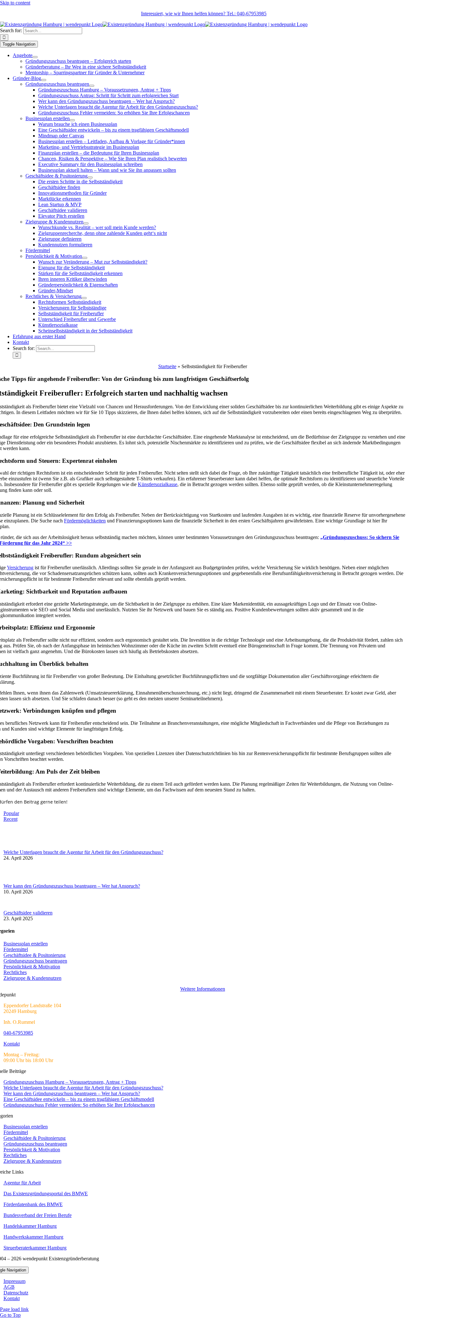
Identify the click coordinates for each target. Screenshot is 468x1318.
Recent (11, 819)
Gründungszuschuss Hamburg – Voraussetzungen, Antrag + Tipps (70, 1082)
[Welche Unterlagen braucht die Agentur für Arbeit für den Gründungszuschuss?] (14, 846)
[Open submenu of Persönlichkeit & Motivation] (84, 258)
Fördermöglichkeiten (85, 520)
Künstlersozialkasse (157, 484)
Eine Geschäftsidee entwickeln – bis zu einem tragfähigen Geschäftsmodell (79, 1099)
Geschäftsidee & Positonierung (35, 955)
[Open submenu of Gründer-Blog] (43, 80)
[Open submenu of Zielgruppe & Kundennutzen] (86, 223)
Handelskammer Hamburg (30, 1226)
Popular (11, 813)
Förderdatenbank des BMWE (33, 1204)
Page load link (14, 1309)
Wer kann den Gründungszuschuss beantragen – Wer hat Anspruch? (72, 886)
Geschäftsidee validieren (28, 912)
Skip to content (15, 2)
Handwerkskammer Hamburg (33, 1237)
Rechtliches (15, 972)
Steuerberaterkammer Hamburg (35, 1247)
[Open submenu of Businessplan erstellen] (72, 120)
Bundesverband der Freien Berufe (38, 1215)
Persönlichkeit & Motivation (32, 966)
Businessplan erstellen (26, 943)
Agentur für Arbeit (22, 1182)
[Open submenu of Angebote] (35, 57)
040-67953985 (18, 1033)
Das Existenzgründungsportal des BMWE (46, 1193)
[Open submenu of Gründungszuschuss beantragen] (91, 86)
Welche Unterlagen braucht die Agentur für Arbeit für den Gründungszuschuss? (83, 852)
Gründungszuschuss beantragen (35, 961)
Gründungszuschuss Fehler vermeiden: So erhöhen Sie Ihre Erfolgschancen (79, 1105)
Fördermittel (16, 949)
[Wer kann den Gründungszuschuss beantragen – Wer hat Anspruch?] (14, 880)
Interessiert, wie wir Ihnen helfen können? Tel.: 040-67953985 (203, 13)
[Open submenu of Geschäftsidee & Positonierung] (90, 177)
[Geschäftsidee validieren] (14, 907)
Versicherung (20, 567)
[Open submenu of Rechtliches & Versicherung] (84, 298)
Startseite (167, 366)
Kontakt (12, 1043)
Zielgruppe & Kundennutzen (32, 978)
